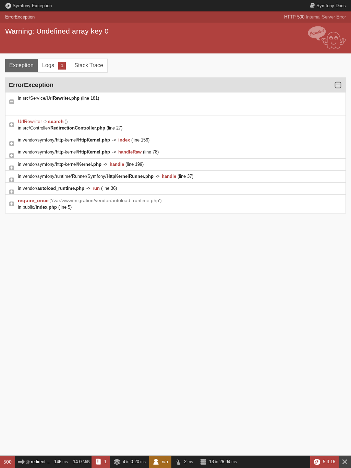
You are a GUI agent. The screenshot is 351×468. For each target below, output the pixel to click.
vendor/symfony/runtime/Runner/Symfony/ (88, 176)
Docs (331, 5)
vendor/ (53, 188)
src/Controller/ (64, 128)
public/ (40, 207)
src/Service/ (51, 98)
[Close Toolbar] (345, 462)
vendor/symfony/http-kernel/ (66, 140)
